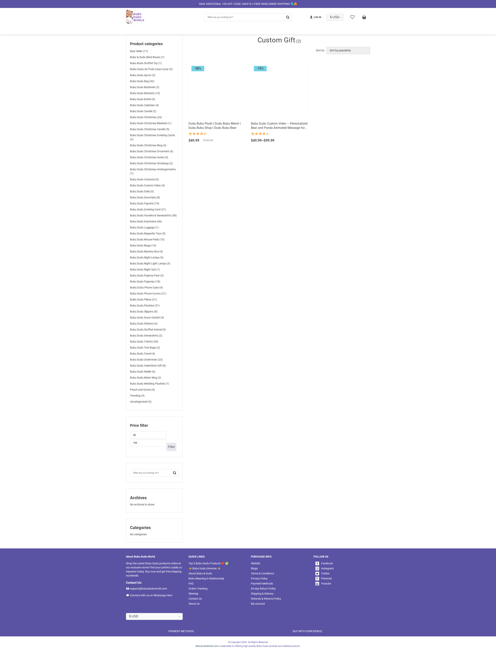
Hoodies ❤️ (223, 30)
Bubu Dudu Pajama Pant (147, 275)
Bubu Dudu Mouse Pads (147, 239)
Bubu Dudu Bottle (142, 99)
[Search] (175, 473)
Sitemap (193, 593)
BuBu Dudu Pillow (143, 299)
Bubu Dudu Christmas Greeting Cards (152, 137)
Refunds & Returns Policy (266, 598)
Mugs (319, 30)
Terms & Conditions (262, 573)
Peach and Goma (142, 389)
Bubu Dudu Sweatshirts (146, 335)
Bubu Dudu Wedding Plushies (149, 383)
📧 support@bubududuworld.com (146, 588)
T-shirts (265, 30)
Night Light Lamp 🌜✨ (167, 30)
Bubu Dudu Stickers (144, 323)
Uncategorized (141, 401)
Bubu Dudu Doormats (145, 197)
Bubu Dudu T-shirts (144, 341)
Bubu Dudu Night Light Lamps (150, 263)
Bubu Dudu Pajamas (145, 281)
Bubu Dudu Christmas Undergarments (153, 171)
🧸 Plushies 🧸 (136, 30)
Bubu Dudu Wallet (142, 371)
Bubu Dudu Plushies (145, 305)
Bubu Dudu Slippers (144, 311)
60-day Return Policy (263, 588)
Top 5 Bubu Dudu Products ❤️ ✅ (208, 563)
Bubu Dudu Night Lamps (147, 257)
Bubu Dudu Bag (142, 81)
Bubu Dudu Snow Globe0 (147, 317)
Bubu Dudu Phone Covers (148, 293)
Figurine (303, 30)
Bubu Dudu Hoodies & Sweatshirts (153, 215)
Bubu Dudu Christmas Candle (149, 129)
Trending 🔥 (245, 30)
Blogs (254, 568)
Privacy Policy (259, 578)
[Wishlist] (352, 17)
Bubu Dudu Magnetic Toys (147, 233)
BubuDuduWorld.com (207, 646)
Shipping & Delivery (262, 593)
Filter (171, 447)
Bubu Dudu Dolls (142, 191)
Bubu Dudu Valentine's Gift (148, 365)
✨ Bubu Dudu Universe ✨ (204, 568)
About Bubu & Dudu (200, 573)
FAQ (191, 583)
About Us (194, 603)
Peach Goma (357, 30)
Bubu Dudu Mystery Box (146, 251)
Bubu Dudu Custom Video (147, 185)
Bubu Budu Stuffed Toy (146, 63)
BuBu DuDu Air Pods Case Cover (151, 69)
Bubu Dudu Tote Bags (145, 347)
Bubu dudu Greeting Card (148, 209)
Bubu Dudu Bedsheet (144, 87)
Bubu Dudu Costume (144, 179)
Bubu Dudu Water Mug (145, 377)
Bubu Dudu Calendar (144, 105)
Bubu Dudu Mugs (143, 245)
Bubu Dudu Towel (142, 353)
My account (258, 603)
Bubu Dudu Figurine (144, 203)
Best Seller (139, 51)
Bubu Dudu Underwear (146, 359)
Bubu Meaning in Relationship (206, 578)
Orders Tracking (198, 588)
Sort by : (321, 50)
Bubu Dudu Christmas (146, 117)
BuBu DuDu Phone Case (146, 287)
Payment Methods (262, 583)
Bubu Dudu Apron (142, 75)
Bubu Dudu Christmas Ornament (151, 151)
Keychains (284, 30)
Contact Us (195, 598)
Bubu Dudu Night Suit (145, 269)
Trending (137, 395)
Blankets (336, 30)
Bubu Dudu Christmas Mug (148, 145)
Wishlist (255, 563)
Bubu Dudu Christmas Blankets (150, 123)
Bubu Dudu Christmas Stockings (151, 163)
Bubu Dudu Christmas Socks (149, 157)
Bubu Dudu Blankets (145, 93)
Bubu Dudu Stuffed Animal (148, 329)
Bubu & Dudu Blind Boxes (147, 57)
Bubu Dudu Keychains (146, 221)
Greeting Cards (198, 30)
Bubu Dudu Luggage (144, 227)
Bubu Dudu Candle (143, 111)
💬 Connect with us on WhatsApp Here (149, 595)
